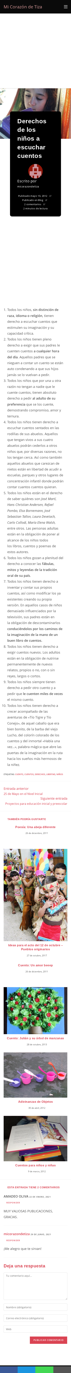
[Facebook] (9, 1369)
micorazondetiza (28, 186)
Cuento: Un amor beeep (35, 965)
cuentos (29, 774)
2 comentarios (32, 204)
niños (59, 774)
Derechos (40, 774)
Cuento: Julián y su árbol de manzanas (35, 1038)
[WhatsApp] (44, 1369)
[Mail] (62, 1369)
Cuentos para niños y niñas (35, 1165)
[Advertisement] (35, 50)
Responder (13, 1202)
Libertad (50, 774)
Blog (40, 200)
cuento (19, 774)
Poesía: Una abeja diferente (35, 827)
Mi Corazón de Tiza (23, 7)
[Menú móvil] (66, 6)
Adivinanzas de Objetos (35, 1101)
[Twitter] (26, 1369)
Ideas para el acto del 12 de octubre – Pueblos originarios (35, 947)
